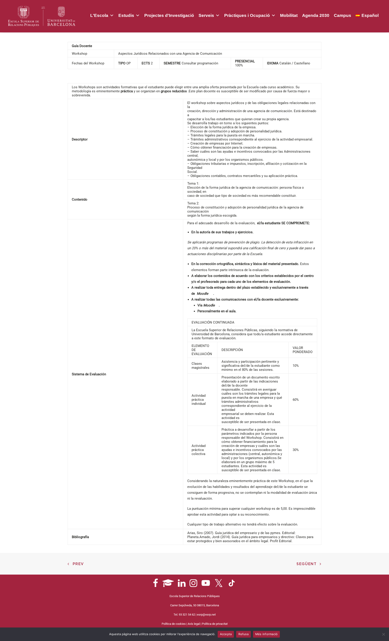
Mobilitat (289, 15)
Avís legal (194, 623)
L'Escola (99, 15)
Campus (342, 15)
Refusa (243, 634)
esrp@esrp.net (206, 614)
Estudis (126, 15)
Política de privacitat (215, 623)
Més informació (266, 634)
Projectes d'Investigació (169, 15)
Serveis (206, 15)
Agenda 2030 (315, 15)
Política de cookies (174, 623)
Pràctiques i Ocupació (247, 15)
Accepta (226, 634)
